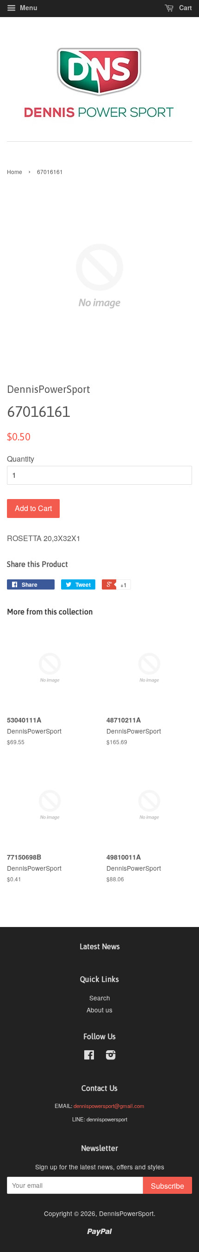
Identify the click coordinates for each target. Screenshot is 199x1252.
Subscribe (167, 1185)
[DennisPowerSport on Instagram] (111, 1056)
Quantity (20, 458)
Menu (27, 7)
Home (14, 171)
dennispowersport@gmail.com (109, 1105)
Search (99, 997)
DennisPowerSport (126, 1213)
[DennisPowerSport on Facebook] (89, 1056)
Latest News (100, 946)
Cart (184, 7)
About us (99, 1009)
